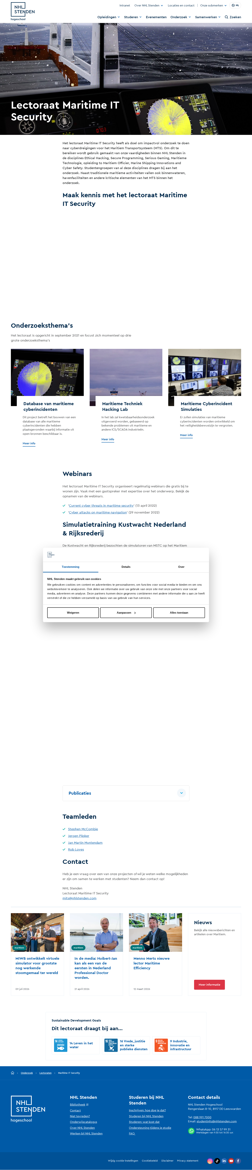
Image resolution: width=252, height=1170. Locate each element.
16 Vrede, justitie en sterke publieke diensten (134, 1045)
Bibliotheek (77, 1104)
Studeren (131, 17)
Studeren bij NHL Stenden (146, 1116)
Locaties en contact (181, 5)
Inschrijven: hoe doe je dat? (147, 1110)
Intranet (125, 5)
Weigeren (73, 612)
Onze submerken (211, 5)
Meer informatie (209, 984)
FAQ (132, 1133)
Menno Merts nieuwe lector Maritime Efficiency (152, 963)
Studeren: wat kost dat (144, 1122)
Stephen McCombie (83, 829)
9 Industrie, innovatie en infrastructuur (180, 1045)
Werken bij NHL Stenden (86, 1133)
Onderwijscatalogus (83, 1122)
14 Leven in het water (81, 1045)
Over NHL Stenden (146, 5)
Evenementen (156, 17)
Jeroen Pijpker (78, 836)
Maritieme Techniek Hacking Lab (122, 407)
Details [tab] (126, 566)
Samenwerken (206, 17)
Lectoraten (45, 1073)
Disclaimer (167, 1161)
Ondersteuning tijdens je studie (150, 1127)
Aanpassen (124, 612)
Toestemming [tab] (70, 566)
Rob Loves (76, 849)
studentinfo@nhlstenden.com (217, 1121)
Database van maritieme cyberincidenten (48, 407)
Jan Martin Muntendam (85, 842)
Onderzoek (178, 17)
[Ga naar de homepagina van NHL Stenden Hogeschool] (22, 11)
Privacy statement (187, 1161)
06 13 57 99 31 (221, 1129)
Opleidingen (106, 17)
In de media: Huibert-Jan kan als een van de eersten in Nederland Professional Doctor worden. (96, 968)
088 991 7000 (202, 1117)
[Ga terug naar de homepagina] (12, 1073)
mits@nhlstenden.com (79, 898)
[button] (126, 793)
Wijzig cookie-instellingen (123, 1161)
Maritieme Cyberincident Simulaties (206, 407)
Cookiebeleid (150, 1161)
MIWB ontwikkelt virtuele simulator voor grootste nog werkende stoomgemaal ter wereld (37, 966)
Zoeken (235, 17)
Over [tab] (181, 566)
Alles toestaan (179, 612)
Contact (75, 1110)
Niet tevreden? (80, 1116)
